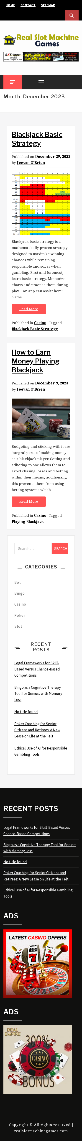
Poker (19, 615)
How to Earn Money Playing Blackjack (35, 361)
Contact (28, 5)
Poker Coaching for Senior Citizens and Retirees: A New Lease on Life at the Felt (36, 875)
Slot (18, 626)
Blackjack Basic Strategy (35, 329)
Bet (17, 582)
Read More (28, 309)
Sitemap (48, 5)
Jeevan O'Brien (31, 162)
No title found (15, 861)
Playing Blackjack (28, 521)
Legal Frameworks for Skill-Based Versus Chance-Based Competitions (36, 830)
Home (10, 5)
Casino (40, 322)
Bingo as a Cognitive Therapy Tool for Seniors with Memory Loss (39, 847)
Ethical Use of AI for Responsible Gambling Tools (38, 893)
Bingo (19, 593)
